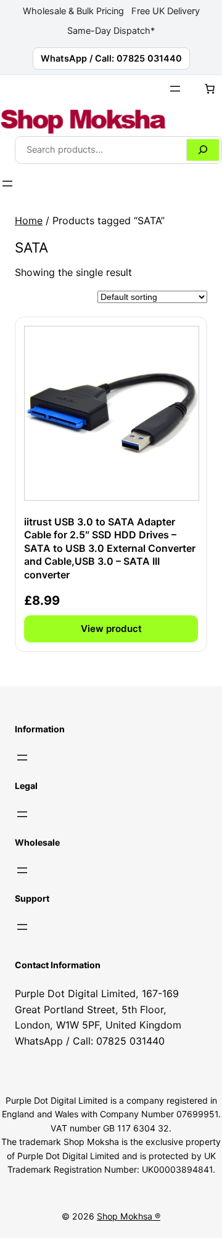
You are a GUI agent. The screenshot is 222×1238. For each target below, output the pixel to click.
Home (29, 220)
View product (111, 628)
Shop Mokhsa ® (128, 1216)
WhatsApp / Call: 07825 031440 (111, 58)
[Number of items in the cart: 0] (209, 88)
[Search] (202, 150)
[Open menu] (175, 88)
